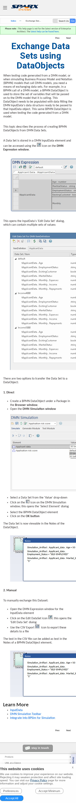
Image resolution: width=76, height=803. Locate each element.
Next (68, 38)
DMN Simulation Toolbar (25, 714)
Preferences (11, 791)
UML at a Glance (13, 763)
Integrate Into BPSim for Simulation (32, 718)
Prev (57, 38)
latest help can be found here (45, 32)
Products (9, 757)
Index (13, 21)
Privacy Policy (38, 780)
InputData (16, 710)
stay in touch (40, 747)
